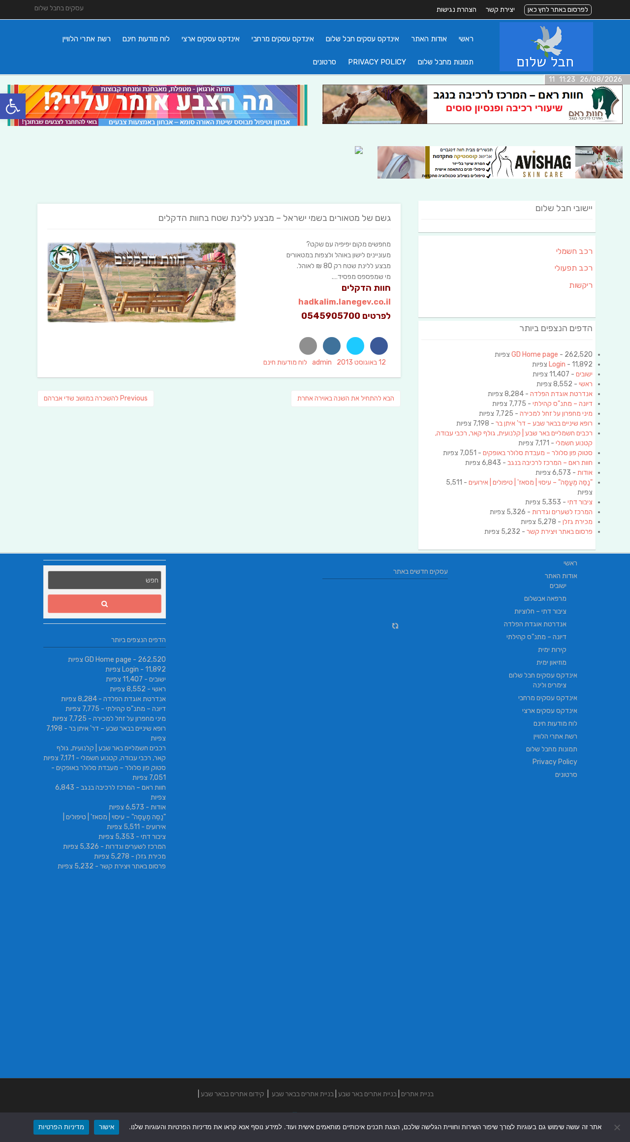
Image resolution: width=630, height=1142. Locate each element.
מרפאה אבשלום (545, 598)
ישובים (584, 374)
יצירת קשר (500, 9)
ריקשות (581, 285)
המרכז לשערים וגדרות (562, 512)
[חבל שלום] (546, 69)
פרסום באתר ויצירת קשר (560, 531)
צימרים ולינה (550, 685)
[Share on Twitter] (355, 346)
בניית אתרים (417, 1094)
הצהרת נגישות (456, 9)
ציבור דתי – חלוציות (540, 611)
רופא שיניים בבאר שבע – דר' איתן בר (544, 423)
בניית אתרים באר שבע (367, 1094)
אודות (585, 472)
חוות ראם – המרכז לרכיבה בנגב (550, 463)
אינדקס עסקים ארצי (211, 38)
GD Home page (534, 354)
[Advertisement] (525, 930)
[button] (13, 106)
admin (322, 362)
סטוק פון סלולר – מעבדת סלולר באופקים (538, 453)
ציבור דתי (580, 502)
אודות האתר (429, 38)
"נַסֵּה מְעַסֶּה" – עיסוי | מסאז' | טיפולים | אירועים (531, 482)
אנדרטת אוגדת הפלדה (561, 394)
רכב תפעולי (574, 268)
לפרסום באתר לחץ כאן (558, 9)
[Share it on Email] (308, 346)
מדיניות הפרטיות (61, 1127)
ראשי (466, 38)
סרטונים (324, 62)
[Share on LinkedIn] (332, 346)
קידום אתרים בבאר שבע (232, 1094)
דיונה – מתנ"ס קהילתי (563, 404)
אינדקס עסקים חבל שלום (362, 38)
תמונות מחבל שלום (445, 62)
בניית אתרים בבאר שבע (303, 1094)
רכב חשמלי (574, 251)
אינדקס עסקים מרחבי (283, 38)
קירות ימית (552, 650)
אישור (106, 1127)
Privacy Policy (377, 62)
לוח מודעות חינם (146, 38)
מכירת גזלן (578, 522)
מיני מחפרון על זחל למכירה (556, 413)
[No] (618, 1127)
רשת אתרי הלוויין (87, 38)
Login (557, 364)
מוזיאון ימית (551, 662)
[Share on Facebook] (379, 346)
